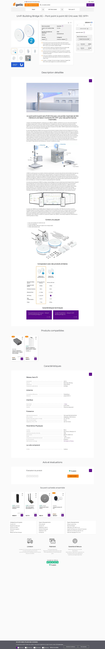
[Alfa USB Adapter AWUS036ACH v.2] (31, 495)
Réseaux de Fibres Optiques (16, 528)
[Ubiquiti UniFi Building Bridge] (50, 271)
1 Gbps (65, 402)
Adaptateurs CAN (42, 527)
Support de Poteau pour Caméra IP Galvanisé (76, 525)
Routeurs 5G (41, 522)
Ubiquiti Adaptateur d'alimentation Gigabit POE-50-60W (17, 348)
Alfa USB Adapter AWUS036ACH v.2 (29, 502)
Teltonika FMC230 (71, 522)
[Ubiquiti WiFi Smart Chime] (45, 495)
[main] (18, 4)
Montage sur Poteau (69, 439)
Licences (12, 527)
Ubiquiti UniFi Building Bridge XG (41, 277)
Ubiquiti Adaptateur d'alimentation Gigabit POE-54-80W (30, 348)
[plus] (90, 25)
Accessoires (41, 528)
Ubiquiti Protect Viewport (15, 502)
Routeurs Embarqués (43, 525)
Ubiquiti (33, 9)
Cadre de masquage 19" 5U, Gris (74, 528)
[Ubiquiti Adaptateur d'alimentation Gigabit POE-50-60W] (18, 340)
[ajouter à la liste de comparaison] (68, 23)
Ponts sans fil (72, 9)
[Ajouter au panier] (36, 357)
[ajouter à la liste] (71, 23)
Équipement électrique (15, 522)
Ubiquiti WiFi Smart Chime (43, 502)
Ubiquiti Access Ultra (71, 520)
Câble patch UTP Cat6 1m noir (73, 523)
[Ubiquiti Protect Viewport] (18, 495)
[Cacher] (90, 80)
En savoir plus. (59, 644)
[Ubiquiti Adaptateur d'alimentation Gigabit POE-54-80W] (31, 340)
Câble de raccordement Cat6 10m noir (75, 527)
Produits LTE (12, 520)
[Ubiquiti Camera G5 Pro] (58, 495)
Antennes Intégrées (61, 39)
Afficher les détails (54, 647)
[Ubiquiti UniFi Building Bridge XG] (40, 271)
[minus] (77, 25)
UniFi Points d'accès (52, 9)
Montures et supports (14, 525)
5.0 (27, 345)
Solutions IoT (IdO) (14, 523)
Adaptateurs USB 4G (43, 523)
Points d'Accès (42, 520)
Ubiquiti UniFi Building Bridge (51, 277)
